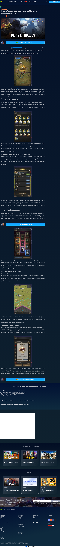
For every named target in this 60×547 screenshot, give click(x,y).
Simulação (1, 544)
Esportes (1, 545)
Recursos (10, 1)
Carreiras (34, 528)
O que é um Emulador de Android (37, 534)
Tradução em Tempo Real (21, 532)
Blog (20, 1)
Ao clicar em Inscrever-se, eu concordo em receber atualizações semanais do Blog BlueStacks (46, 513)
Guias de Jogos (48, 35)
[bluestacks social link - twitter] (55, 529)
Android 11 (2, 530)
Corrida (1, 542)
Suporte (35, 1)
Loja (25, 1)
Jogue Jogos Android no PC (37, 533)
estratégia (17, 89)
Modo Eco (19, 531)
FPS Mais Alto (19, 539)
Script (18, 538)
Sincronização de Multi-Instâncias (22, 529)
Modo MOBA (19, 527)
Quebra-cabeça (2, 541)
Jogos (15, 1)
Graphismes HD (20, 540)
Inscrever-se (55, 511)
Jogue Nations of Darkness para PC (23, 229)
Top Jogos (1, 536)
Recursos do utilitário (21, 541)
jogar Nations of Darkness (15, 47)
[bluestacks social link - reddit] (51, 529)
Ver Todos (53, 99)
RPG (1, 543)
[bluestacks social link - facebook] (53, 529)
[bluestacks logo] (3, 1)
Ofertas (1, 529)
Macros (19, 530)
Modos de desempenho (21, 536)
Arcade (1, 540)
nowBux (1, 527)
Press (34, 529)
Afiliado (30, 1)
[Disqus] (17, 436)
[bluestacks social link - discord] (49, 529)
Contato (34, 527)
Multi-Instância (20, 528)
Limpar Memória (20, 537)
